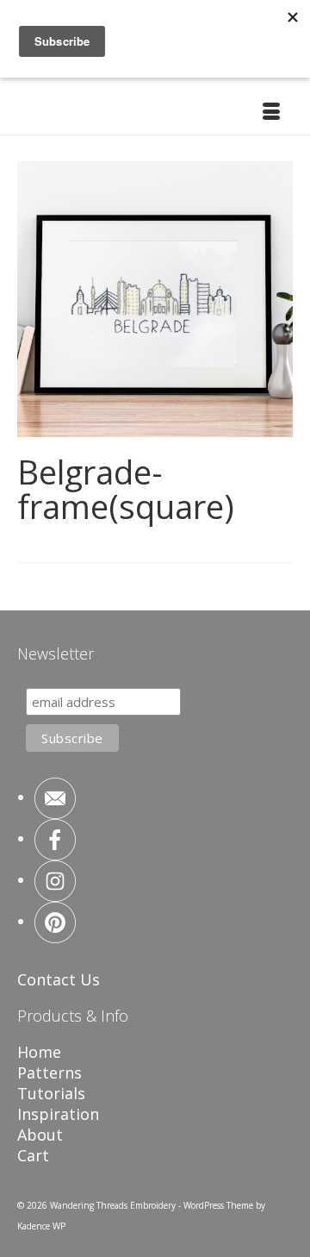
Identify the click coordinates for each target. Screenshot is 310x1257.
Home (39, 1051)
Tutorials (51, 1093)
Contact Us (58, 979)
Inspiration (58, 1114)
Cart (33, 1155)
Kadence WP (41, 1226)
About (40, 1134)
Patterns (49, 1072)
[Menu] (271, 112)
